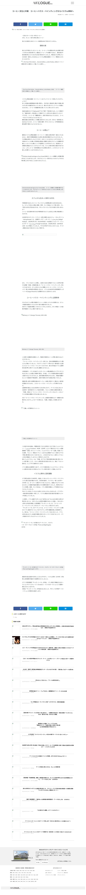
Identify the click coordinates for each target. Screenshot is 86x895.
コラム (15, 617)
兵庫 (16, 877)
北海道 (17, 870)
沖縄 (35, 881)
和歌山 (27, 877)
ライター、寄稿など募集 (61, 870)
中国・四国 (12, 879)
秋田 (23, 870)
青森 (20, 870)
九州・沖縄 (12, 881)
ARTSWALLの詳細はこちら (64, 861)
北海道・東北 (12, 870)
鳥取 (21, 879)
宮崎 (29, 881)
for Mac (38, 862)
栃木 (25, 872)
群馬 (30, 872)
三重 (21, 874)
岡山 (16, 879)
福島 (33, 870)
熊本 (24, 881)
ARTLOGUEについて (49, 870)
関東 (11, 872)
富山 (34, 874)
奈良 (24, 877)
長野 (29, 874)
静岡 (19, 874)
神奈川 (16, 872)
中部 (11, 874)
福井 (37, 874)
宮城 (31, 870)
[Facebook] (20, 24)
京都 (19, 877)
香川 (29, 879)
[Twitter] (35, 24)
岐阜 (16, 874)
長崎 (21, 881)
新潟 (24, 874)
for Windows (45, 862)
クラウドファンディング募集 (50, 874)
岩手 (28, 870)
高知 (37, 879)
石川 (32, 874)
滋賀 (21, 877)
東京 (13, 872)
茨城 (27, 872)
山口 (27, 879)
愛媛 (34, 879)
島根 (24, 879)
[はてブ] (66, 24)
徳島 (32, 879)
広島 (19, 879)
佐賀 (19, 881)
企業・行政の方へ (48, 872)
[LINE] (50, 24)
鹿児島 (32, 881)
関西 (11, 877)
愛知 (13, 874)
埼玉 (19, 872)
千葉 (22, 872)
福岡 (16, 881)
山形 (26, 870)
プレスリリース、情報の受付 (62, 872)
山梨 (27, 874)
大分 (27, 881)
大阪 (13, 877)
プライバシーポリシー (61, 874)
